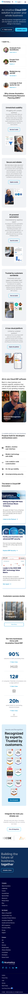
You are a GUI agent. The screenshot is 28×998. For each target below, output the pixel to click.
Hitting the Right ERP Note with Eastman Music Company (13, 504)
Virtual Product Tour (7, 915)
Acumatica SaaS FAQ (7, 920)
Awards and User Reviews (8, 923)
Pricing (3, 930)
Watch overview (8, 29)
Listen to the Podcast (9, 519)
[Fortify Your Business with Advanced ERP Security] (13, 530)
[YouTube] (16, 968)
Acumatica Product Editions (9, 918)
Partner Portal (5, 957)
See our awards (14, 295)
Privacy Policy (5, 977)
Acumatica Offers (6, 927)
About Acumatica (6, 886)
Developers (4, 955)
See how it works (14, 129)
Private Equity (5, 947)
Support (4, 932)
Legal (3, 980)
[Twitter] (10, 968)
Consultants (5, 952)
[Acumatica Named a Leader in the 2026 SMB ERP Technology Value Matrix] (13, 561)
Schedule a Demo (7, 870)
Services (4, 945)
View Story (14, 624)
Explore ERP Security (9, 550)
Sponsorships (5, 895)
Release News (5, 900)
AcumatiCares (5, 893)
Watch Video (14, 662)
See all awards (14, 800)
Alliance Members (6, 950)
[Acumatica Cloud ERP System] (8, 964)
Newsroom (4, 898)
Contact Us (4, 905)
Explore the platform (14, 347)
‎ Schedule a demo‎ (21, 29)
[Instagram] (6, 968)
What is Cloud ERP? (7, 913)
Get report (6, 584)
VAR (3, 942)
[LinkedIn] (13, 968)
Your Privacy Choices (6, 988)
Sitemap (3, 983)
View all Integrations (14, 829)
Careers (4, 891)
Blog (3, 903)
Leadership (4, 888)
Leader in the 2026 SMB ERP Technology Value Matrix (12, 570)
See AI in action (14, 240)
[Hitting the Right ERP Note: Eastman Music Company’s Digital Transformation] (13, 494)
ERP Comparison (6, 925)
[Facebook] (3, 968)
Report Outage (5, 985)
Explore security (14, 182)
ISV (3, 940)
